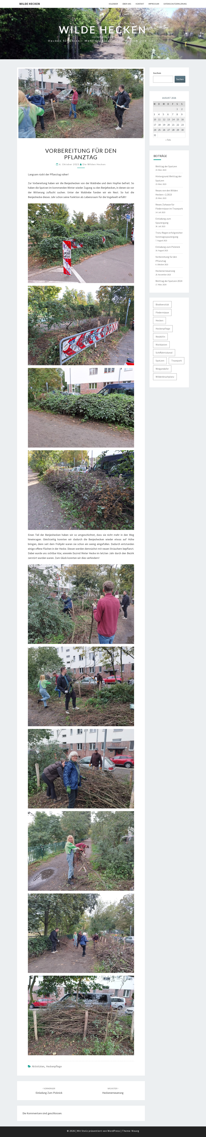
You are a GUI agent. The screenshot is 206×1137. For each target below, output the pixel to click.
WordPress (114, 1130)
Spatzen (160, 360)
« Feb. (168, 139)
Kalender (113, 3)
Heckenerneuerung (165, 270)
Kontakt (140, 3)
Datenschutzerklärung (175, 3)
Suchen (157, 72)
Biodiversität (162, 304)
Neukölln (160, 336)
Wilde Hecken (29, 4)
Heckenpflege (54, 1066)
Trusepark (176, 360)
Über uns (126, 3)
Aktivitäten (38, 1066)
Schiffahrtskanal (164, 352)
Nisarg (135, 1130)
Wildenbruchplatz (165, 376)
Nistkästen (161, 344)
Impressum (154, 3)
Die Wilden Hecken (94, 164)
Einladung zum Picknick (167, 246)
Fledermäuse (162, 312)
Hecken (159, 320)
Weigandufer (162, 368)
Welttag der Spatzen (166, 166)
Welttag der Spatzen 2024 (168, 280)
